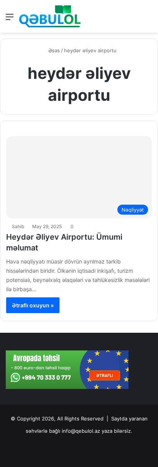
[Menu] (9, 19)
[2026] (50, 16)
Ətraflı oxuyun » (33, 305)
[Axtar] (148, 19)
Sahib (18, 226)
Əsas (53, 50)
